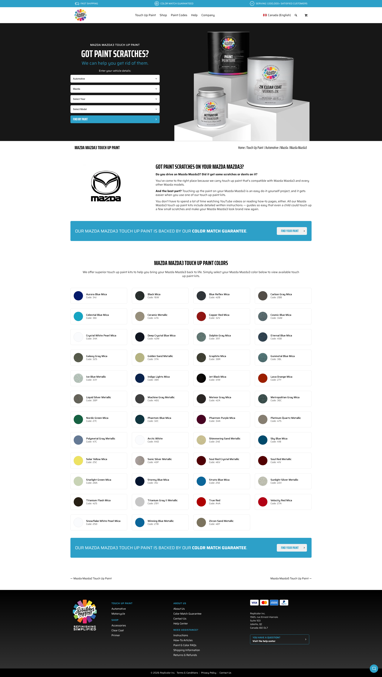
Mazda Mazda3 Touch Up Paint (97, 147)
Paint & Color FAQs (184, 645)
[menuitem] (145, 15)
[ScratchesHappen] (81, 15)
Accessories (118, 625)
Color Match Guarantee (187, 614)
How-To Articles (183, 640)
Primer (115, 635)
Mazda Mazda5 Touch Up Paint (291, 578)
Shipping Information (186, 650)
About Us (179, 609)
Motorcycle (118, 614)
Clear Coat (117, 630)
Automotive (118, 609)
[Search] (296, 15)
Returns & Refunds (185, 655)
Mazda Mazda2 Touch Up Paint (91, 578)
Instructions (180, 635)
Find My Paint (80, 119)
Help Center (180, 623)
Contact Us (179, 619)
